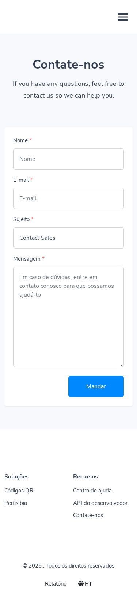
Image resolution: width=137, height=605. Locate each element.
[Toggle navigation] (123, 17)
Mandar (96, 386)
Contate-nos (88, 515)
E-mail (23, 180)
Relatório (55, 583)
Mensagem (29, 259)
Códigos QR (18, 490)
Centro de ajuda (92, 490)
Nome (22, 140)
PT (88, 583)
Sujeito (23, 219)
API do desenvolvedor (100, 503)
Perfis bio (15, 503)
